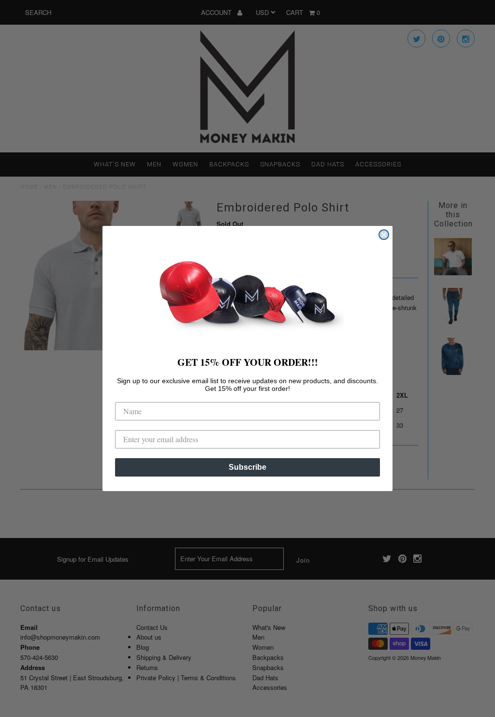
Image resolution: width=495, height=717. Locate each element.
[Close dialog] (384, 234)
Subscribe (247, 467)
